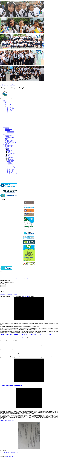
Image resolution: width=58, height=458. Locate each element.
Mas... (4, 175)
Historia (6, 115)
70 (8, 452)
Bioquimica (7, 136)
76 (13, 452)
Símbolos (6, 117)
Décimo (8, 154)
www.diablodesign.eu (9, 456)
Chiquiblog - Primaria (9, 140)
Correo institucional (8, 177)
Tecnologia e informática (9, 137)
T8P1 (8, 149)
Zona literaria (7, 130)
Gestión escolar (10, 119)
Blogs (4, 134)
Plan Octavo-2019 (10, 169)
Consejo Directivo (10, 107)
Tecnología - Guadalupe (9, 141)
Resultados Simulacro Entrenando (11, 173)
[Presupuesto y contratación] (29, 203)
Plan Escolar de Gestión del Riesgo (11, 126)
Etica (6, 139)
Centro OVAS (7, 147)
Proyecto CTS (7, 143)
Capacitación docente (9, 157)
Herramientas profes (8, 180)
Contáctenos (5, 174)
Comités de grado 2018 (11, 114)
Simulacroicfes (10, 165)
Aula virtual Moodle (8, 146)
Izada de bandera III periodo (8, 294)
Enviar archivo (12, 153)
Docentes (9, 112)
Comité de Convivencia (11, 110)
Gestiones (9, 111)
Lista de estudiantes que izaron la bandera (7, 420)
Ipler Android (9, 163)
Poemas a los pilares (10, 132)
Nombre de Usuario (4, 282)
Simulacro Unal (10, 164)
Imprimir (24, 296)
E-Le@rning (5, 144)
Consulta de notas (8, 178)
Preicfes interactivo (10, 160)
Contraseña (2, 283)
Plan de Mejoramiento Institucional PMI (14, 120)
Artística (6, 138)
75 (12, 452)
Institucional (5, 101)
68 (6, 452)
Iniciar (1, 452)
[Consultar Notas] (10, 192)
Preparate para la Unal (11, 166)
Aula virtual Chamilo (9, 145)
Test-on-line (7, 148)
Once (8, 155)
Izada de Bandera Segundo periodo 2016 (12, 385)
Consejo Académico (10, 108)
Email (28, 296)
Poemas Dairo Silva (10, 131)
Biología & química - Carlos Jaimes (11, 142)
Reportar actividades (8, 150)
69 (7, 452)
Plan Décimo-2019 (10, 171)
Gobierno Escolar (8, 104)
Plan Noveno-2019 (10, 170)
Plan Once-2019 (10, 172)
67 (5, 452)
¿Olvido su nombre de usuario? (8, 287)
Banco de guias (7, 156)
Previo (4, 452)
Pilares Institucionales (9, 103)
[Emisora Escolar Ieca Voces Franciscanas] (29, 207)
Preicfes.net (9, 162)
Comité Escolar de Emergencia (12, 113)
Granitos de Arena (8, 135)
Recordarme (2, 284)
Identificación (7, 116)
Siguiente (15, 452)
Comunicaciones (6, 127)
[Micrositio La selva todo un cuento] (29, 263)
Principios (7, 105)
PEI (5, 118)
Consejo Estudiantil (10, 109)
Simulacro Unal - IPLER (11, 167)
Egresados (7, 181)
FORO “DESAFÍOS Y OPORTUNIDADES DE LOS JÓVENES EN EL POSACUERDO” (26, 334)
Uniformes (7, 125)
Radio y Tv (7, 128)
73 (10, 452)
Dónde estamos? (8, 176)
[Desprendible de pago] (9, 197)
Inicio (4, 100)
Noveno (8, 152)
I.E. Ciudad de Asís (7, 85)
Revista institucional (8, 129)
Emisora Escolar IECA (9, 133)
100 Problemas (10, 161)
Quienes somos (7, 102)
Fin (18, 452)
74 (11, 452)
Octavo (8, 151)
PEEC (6, 179)
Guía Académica (10, 159)
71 (9, 452)
